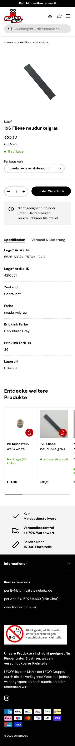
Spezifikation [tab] (14, 240)
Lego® (8, 121)
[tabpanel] (37, 309)
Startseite (10, 42)
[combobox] (37, 28)
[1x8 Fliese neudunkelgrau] (54, 424)
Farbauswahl (14, 161)
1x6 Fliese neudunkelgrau (34, 42)
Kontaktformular (24, 607)
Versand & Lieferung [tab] (48, 240)
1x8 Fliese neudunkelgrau (52, 446)
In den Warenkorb (51, 191)
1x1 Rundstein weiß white (18, 446)
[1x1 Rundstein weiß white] (21, 424)
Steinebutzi (20, 735)
